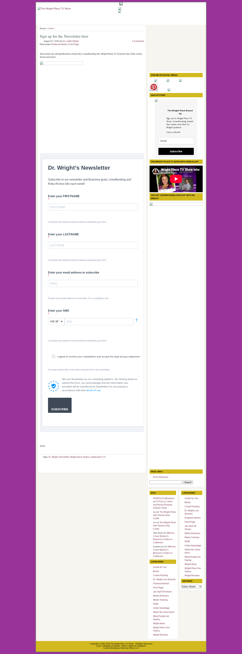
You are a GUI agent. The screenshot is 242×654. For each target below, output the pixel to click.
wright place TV (98, 457)
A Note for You (160, 567)
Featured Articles (59, 44)
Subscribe (176, 151)
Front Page (73, 44)
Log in (98, 646)
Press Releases (160, 477)
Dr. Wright (53, 457)
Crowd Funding (160, 575)
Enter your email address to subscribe (73, 272)
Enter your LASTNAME (63, 234)
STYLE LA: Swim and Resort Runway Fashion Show (162, 504)
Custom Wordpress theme (114, 648)
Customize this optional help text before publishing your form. (77, 222)
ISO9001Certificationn (163, 498)
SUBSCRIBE (59, 409)
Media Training (160, 600)
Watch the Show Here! (164, 612)
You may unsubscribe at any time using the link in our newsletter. (79, 369)
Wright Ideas (159, 623)
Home (51, 28)
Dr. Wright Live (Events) (164, 579)
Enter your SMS (58, 310)
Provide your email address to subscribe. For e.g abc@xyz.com (78, 298)
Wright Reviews (160, 635)
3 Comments (138, 41)
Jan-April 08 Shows (162, 591)
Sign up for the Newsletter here (64, 36)
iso (154, 512)
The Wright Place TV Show (122, 644)
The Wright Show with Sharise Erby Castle (164, 515)
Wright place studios (80, 457)
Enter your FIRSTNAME (64, 196)
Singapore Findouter (111, 646)
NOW (155, 604)
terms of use (94, 390)
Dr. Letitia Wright (71, 41)
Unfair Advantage (161, 608)
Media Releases (161, 596)
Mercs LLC (134, 648)
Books (156, 571)
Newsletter (64, 457)
